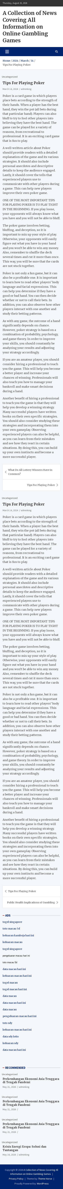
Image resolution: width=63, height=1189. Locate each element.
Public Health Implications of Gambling (31, 902)
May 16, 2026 (9, 1154)
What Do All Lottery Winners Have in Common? (30, 471)
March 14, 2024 (10, 89)
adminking (26, 89)
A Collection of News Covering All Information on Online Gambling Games (30, 27)
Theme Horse (45, 1178)
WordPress (43, 1183)
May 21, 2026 (9, 1086)
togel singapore (12, 922)
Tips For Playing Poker (41, 485)
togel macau (10, 982)
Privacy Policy (16, 1178)
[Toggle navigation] (7, 51)
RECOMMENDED (15, 1068)
